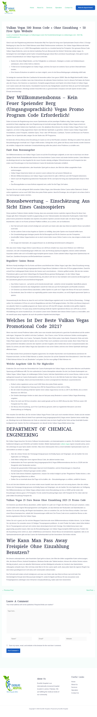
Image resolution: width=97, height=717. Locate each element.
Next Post (90, 590)
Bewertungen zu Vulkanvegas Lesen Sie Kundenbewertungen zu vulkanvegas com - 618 (50, 35)
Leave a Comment (12, 35)
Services (49, 7)
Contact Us (68, 7)
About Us (40, 7)
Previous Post (7, 590)
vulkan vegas (65, 444)
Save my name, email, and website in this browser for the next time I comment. (35, 645)
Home (32, 7)
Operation (58, 7)
